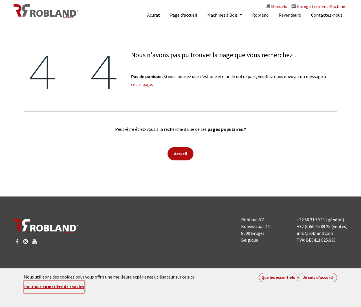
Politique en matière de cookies (54, 286)
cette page (141, 84)
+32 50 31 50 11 (311, 219)
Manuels (278, 6)
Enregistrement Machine (320, 6)
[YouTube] (34, 241)
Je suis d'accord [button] (318, 277)
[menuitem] (153, 15)
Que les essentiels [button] (278, 277)
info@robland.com (315, 233)
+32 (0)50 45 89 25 (314, 226)
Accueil (180, 153)
